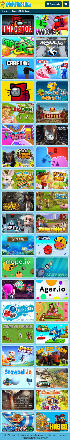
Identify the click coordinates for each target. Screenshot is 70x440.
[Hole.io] (52, 47)
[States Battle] (52, 157)
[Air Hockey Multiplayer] (17, 311)
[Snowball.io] (17, 377)
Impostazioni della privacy (35, 438)
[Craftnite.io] (17, 69)
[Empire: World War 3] (52, 377)
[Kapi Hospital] (17, 223)
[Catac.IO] (17, 91)
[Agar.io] (52, 289)
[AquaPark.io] (17, 421)
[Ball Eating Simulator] (52, 245)
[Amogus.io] (52, 25)
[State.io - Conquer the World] (52, 69)
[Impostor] (17, 25)
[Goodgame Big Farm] (17, 113)
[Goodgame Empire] (52, 113)
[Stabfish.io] (52, 267)
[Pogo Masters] (17, 355)
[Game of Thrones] (17, 399)
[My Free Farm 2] (52, 179)
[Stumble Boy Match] (17, 135)
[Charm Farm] (52, 399)
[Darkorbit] (52, 135)
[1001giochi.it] (16, 4)
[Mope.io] (17, 267)
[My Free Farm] (52, 355)
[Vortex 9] (17, 289)
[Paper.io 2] (17, 47)
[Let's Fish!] (17, 245)
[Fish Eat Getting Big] (52, 91)
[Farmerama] (52, 223)
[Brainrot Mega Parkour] (52, 333)
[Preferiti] (66, 4)
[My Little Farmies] (52, 201)
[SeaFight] (17, 201)
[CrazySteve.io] (17, 333)
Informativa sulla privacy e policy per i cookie (42, 435)
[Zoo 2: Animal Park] (17, 157)
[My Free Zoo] (17, 179)
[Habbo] (52, 421)
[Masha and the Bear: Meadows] (52, 311)
